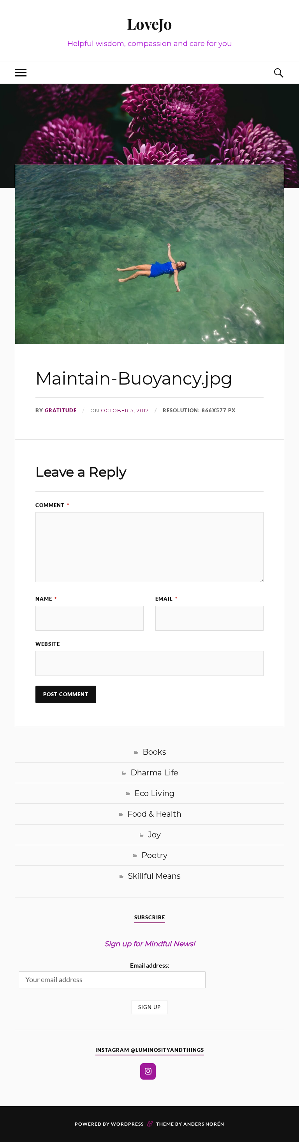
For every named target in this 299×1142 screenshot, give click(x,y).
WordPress (127, 1124)
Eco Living (154, 793)
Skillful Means (154, 876)
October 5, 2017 (125, 410)
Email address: (149, 965)
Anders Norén (203, 1124)
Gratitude (61, 410)
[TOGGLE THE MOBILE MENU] (20, 72)
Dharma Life (154, 772)
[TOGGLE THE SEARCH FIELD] (278, 72)
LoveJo (149, 24)
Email (166, 599)
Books (154, 752)
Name (46, 599)
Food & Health (154, 814)
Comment (52, 505)
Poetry (154, 855)
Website (47, 644)
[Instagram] (148, 1071)
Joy (154, 834)
